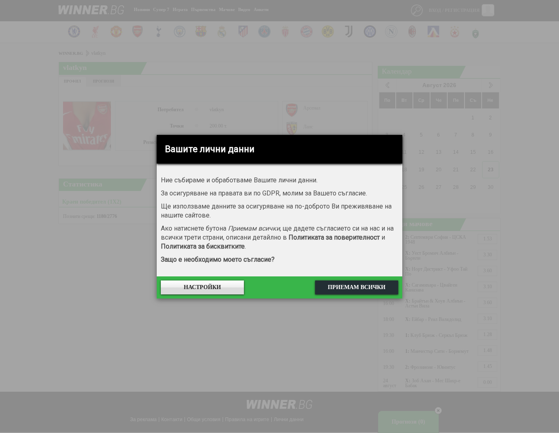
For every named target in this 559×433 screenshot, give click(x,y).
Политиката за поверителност (334, 237)
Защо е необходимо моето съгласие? (218, 259)
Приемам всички (356, 287)
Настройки (202, 287)
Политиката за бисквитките (203, 246)
